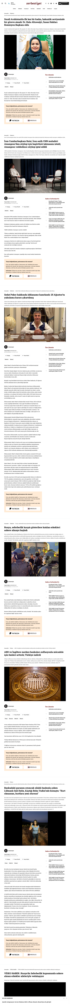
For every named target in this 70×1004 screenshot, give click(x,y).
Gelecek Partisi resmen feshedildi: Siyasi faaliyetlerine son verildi (56, 81)
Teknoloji (49, 8)
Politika (33, 8)
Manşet (11, 86)
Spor (44, 8)
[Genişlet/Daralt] (64, 998)
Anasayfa (6, 13)
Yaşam (55, 8)
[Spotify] (51, 3)
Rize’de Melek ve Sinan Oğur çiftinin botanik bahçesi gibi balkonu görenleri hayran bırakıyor (57, 92)
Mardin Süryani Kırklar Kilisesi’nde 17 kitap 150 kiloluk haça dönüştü (57, 86)
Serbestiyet (11, 74)
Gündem (20, 8)
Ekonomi (39, 8)
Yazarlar (26, 8)
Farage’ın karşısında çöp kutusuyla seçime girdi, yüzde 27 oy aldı (57, 98)
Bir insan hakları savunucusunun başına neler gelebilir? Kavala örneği (23, 1002)
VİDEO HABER (13, 969)
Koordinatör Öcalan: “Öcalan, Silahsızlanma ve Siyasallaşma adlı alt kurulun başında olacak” (57, 203)
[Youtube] (56, 3)
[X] (54, 3)
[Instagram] (48, 3)
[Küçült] (67, 998)
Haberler (12, 13)
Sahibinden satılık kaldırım (55, 77)
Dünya (14, 8)
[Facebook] (46, 3)
